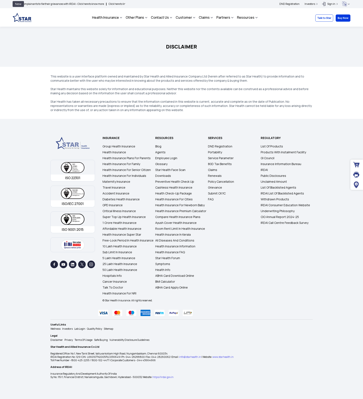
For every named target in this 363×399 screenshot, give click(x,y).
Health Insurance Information (175, 246)
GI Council (267, 158)
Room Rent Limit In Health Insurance (180, 229)
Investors (67, 329)
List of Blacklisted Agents (278, 187)
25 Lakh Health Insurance (120, 264)
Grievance (215, 187)
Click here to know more (76, 4)
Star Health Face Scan (170, 170)
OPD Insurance (113, 205)
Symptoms (162, 264)
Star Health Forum (167, 258)
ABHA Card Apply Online (171, 287)
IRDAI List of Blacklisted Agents (282, 193)
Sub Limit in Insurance (117, 252)
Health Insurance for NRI (119, 293)
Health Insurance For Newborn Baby (180, 205)
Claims (212, 170)
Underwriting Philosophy (278, 211)
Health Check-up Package (173, 193)
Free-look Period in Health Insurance (128, 240)
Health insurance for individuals (124, 176)
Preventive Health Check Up (174, 182)
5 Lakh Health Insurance (119, 258)
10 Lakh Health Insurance (120, 246)
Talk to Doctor (113, 287)
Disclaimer (56, 340)
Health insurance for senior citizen (127, 170)
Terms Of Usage (83, 340)
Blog (158, 146)
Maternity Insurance (116, 182)
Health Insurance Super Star (122, 234)
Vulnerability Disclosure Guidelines (129, 340)
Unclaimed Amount (274, 182)
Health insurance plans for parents (127, 158)
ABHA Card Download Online (174, 276)
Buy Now (343, 18)
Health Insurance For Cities (174, 199)
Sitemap (108, 329)
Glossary (161, 164)
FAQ (210, 199)
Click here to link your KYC (108, 4)
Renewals (215, 176)
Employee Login (166, 158)
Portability (215, 152)
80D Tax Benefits (220, 164)
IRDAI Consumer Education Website (285, 205)
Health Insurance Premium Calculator (180, 211)
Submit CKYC (217, 193)
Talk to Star (324, 18)
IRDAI (264, 170)
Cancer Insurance (115, 282)
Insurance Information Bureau (281, 164)
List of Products (272, 146)
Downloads (163, 176)
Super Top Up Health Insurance (124, 217)
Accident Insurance (116, 193)
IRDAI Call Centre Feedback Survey (284, 223)
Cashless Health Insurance (173, 187)
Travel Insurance (114, 187)
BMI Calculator (165, 282)
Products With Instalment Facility (283, 152)
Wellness (55, 329)
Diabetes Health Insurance (121, 199)
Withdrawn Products (275, 199)
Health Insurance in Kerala (173, 234)
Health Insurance (114, 152)
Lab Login (79, 329)
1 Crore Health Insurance (120, 223)
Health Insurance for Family (121, 164)
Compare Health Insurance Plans (177, 217)
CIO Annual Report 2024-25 (280, 217)
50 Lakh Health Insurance (120, 270)
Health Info (162, 270)
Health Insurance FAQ (170, 252)
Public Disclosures (273, 176)
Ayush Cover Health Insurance (176, 223)
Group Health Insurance (119, 146)
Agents (160, 152)
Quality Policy (94, 329)
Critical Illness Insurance (119, 211)
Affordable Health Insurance (122, 229)
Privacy (68, 340)
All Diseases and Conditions (174, 240)
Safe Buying (101, 340)
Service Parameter (221, 158)
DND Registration (289, 4)
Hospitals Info (112, 276)
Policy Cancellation (221, 182)
